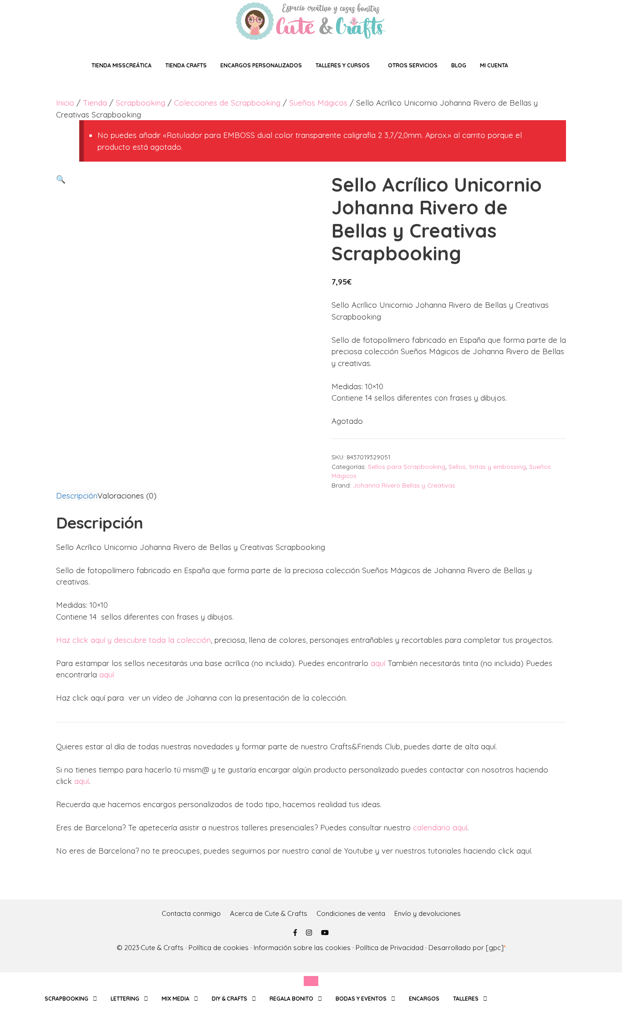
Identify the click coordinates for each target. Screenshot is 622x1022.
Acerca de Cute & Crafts (268, 913)
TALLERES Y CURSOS (343, 65)
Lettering (125, 998)
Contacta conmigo (191, 913)
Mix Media (175, 998)
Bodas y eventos (361, 998)
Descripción (76, 495)
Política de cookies (219, 947)
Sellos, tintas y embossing (487, 466)
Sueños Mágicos (318, 102)
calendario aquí (440, 827)
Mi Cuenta (494, 65)
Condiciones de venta (350, 913)
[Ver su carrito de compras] (528, 65)
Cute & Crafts (162, 947)
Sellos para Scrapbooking (406, 466)
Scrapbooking (140, 102)
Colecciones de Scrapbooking (227, 102)
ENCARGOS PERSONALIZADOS (261, 65)
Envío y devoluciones (427, 913)
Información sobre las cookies (302, 947)
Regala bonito (291, 998)
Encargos (424, 998)
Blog (458, 65)
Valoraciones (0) (127, 495)
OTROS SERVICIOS (413, 65)
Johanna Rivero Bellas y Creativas (404, 485)
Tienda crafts (186, 65)
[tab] (76, 496)
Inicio (65, 102)
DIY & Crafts (229, 998)
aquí (378, 663)
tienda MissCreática (122, 65)
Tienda (95, 102)
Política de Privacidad (389, 947)
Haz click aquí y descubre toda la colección (133, 640)
